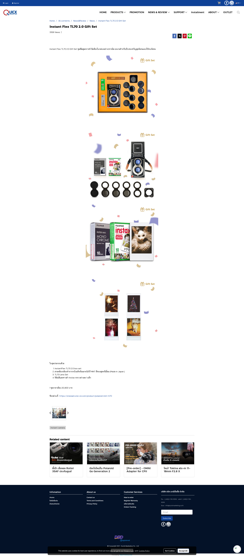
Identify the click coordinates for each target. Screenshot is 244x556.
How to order (129, 497)
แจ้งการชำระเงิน (129, 504)
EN (238, 3)
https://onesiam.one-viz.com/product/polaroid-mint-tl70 (85, 396)
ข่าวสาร (52, 497)
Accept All (183, 551)
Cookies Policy (144, 551)
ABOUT (212, 12)
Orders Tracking (130, 507)
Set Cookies (170, 551)
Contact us (91, 497)
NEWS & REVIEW (158, 12)
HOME (103, 12)
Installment (197, 12)
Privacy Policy (92, 504)
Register (16, 3)
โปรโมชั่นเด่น (54, 501)
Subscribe (167, 518)
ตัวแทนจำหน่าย (54, 504)
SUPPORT (179, 12)
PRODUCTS (117, 12)
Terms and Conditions (95, 501)
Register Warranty (131, 501)
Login (6, 3)
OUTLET (227, 12)
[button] (238, 12)
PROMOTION (137, 12)
